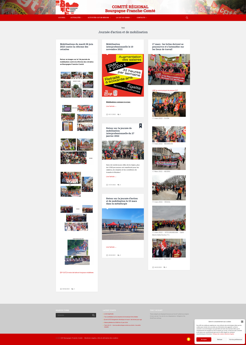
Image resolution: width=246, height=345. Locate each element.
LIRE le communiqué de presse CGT (165, 90)
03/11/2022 (112, 114)
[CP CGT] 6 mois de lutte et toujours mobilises (76, 272)
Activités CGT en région (98, 17)
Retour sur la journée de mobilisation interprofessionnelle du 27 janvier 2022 (120, 132)
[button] (242, 322)
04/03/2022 (158, 267)
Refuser (219, 339)
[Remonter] (188, 340)
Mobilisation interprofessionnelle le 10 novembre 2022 (119, 47)
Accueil (61, 17)
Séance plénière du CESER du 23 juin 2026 (116, 322)
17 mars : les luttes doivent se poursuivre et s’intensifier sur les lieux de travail (168, 47)
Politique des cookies (218, 334)
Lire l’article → (111, 106)
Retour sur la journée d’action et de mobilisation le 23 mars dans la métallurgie (122, 201)
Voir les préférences (235, 339)
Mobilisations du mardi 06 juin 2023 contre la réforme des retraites (76, 47)
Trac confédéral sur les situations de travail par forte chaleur (121, 317)
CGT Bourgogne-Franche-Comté (72, 338)
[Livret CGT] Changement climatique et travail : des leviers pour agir (123, 319)
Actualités (76, 17)
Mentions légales (229, 334)
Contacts (141, 17)
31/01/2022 (112, 185)
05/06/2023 (65, 289)
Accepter (204, 339)
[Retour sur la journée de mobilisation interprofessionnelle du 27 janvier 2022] (123, 150)
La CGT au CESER (123, 17)
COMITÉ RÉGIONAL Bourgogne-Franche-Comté (130, 8)
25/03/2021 (112, 255)
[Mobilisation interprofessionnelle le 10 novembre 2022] (123, 75)
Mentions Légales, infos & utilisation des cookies (101, 338)
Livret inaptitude (108, 314)
